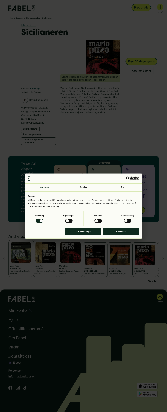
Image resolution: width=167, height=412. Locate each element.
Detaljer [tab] (83, 187)
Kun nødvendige (83, 232)
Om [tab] (122, 187)
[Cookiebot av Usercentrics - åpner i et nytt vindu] (128, 178)
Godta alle (121, 232)
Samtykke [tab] (44, 187)
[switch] (69, 221)
